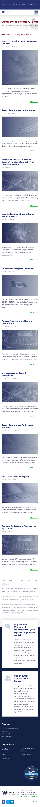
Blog (3, 755)
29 (36, 580)
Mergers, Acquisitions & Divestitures (14, 374)
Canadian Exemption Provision (18, 268)
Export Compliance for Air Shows (18, 110)
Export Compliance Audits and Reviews (17, 426)
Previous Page (7, 580)
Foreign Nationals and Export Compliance (17, 322)
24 (22, 580)
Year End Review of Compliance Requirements (18, 215)
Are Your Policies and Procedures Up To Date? (19, 527)
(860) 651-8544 (7, 736)
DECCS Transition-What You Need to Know (19, 42)
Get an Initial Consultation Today (21, 678)
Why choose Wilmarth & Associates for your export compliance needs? (24, 630)
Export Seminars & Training (27, 750)
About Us (5, 749)
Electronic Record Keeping (15, 476)
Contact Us (5, 758)
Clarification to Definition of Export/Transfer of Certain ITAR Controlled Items (18, 162)
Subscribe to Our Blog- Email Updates (18, 35)
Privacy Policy (26, 755)
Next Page (5, 583)
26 (29, 580)
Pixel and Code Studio (30, 796)
